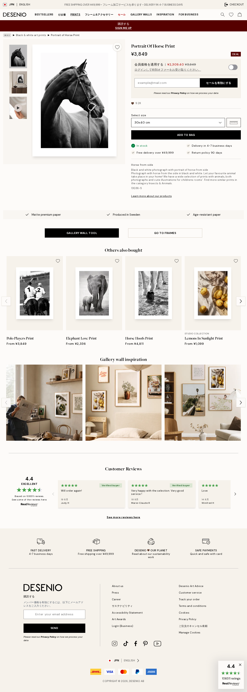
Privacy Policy (178, 93)
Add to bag (186, 135)
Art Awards (119, 619)
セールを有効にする (218, 83)
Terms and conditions (192, 606)
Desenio (134, 681)
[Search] (222, 14)
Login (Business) (122, 626)
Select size (138, 115)
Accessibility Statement (127, 612)
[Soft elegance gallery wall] (203, 403)
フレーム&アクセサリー (99, 14)
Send (54, 628)
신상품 (62, 14)
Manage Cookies (189, 632)
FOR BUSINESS (188, 14)
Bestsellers (44, 14)
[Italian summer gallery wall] (123, 403)
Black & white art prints (31, 35)
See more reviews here (123, 517)
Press (115, 592)
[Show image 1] (18, 56)
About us (118, 586)
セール (122, 14)
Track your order (189, 599)
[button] (234, 122)
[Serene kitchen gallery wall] (44, 403)
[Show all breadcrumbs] (7, 35)
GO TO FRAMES (165, 233)
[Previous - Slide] (6, 301)
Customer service (190, 592)
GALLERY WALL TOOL (82, 233)
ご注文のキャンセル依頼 (193, 626)
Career (116, 599)
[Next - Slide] (240, 301)
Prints (75, 14)
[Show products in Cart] (239, 14)
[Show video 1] (18, 108)
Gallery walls (141, 14)
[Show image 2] (18, 82)
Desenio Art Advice (191, 586)
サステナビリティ (122, 606)
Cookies (184, 612)
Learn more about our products (151, 196)
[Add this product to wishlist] (117, 46)
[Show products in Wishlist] (231, 14)
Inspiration (165, 14)
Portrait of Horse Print (65, 35)
